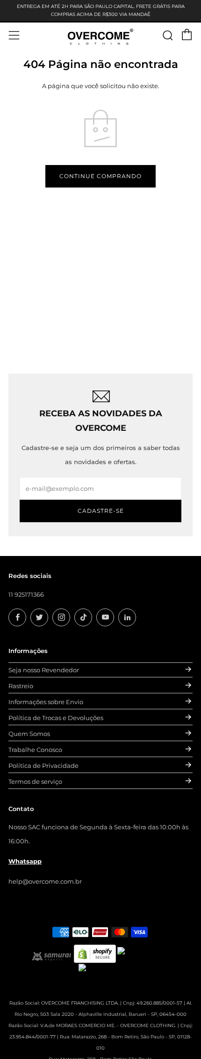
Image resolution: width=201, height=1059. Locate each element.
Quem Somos (29, 733)
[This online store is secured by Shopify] (95, 953)
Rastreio (20, 686)
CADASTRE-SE (101, 510)
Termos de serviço (35, 781)
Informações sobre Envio (45, 702)
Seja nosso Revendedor (43, 670)
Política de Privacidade (43, 765)
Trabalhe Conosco (35, 749)
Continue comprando (100, 176)
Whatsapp (25, 861)
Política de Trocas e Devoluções (55, 717)
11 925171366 (26, 594)
